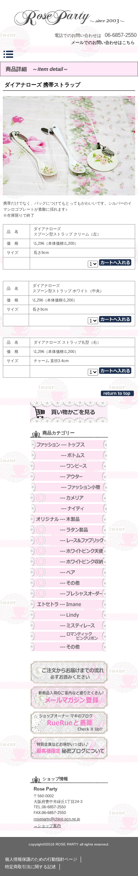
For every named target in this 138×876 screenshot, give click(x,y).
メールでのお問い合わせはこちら (103, 42)
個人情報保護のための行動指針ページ (41, 859)
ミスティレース (69, 625)
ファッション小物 (69, 487)
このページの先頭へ (118, 393)
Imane (69, 604)
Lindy (69, 614)
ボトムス (69, 455)
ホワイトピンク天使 (69, 551)
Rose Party (69, 17)
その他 (69, 582)
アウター (69, 476)
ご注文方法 (69, 672)
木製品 (69, 519)
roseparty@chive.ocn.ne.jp (57, 819)
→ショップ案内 (47, 826)
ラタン (69, 529)
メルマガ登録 (69, 697)
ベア (69, 572)
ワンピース (69, 465)
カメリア (69, 497)
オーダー (69, 593)
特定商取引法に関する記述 (30, 866)
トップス (69, 444)
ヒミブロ (69, 747)
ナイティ (69, 508)
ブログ (69, 722)
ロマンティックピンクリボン (69, 636)
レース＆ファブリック (69, 540)
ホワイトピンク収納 (69, 561)
